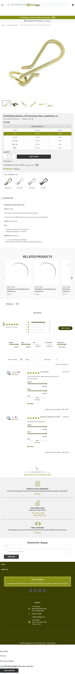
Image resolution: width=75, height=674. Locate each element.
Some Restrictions (45, 17)
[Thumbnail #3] (33, 104)
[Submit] (8, 4)
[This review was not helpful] (66, 409)
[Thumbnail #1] (15, 104)
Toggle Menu (2, 5)
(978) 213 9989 (39, 513)
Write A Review (65, 328)
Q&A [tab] (17, 304)
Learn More (37, 532)
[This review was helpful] (63, 409)
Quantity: (6, 152)
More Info (37, 493)
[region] (37, 103)
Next (72, 278)
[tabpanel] (19, 277)
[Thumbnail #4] (42, 104)
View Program (47, 21)
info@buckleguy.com (39, 515)
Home (33, 5)
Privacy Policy (51, 643)
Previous (3, 278)
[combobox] (32, 359)
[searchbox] (13, 359)
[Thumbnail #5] (51, 104)
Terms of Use (42, 643)
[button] (37, 198)
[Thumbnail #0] (6, 104)
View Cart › (3, 655)
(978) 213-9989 (36, 614)
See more (30, 403)
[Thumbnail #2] (24, 104)
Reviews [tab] (9, 304)
